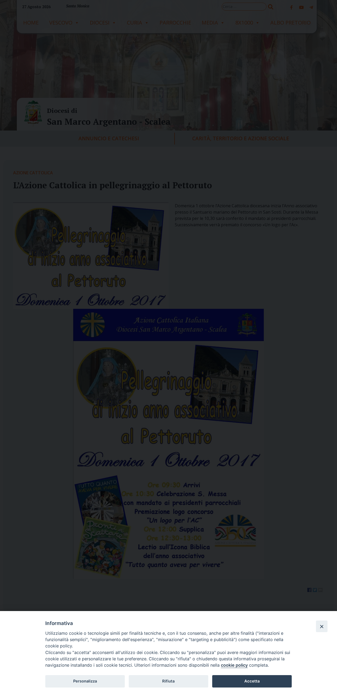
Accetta (252, 681)
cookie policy (234, 665)
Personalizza (85, 681)
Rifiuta (168, 681)
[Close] (322, 626)
